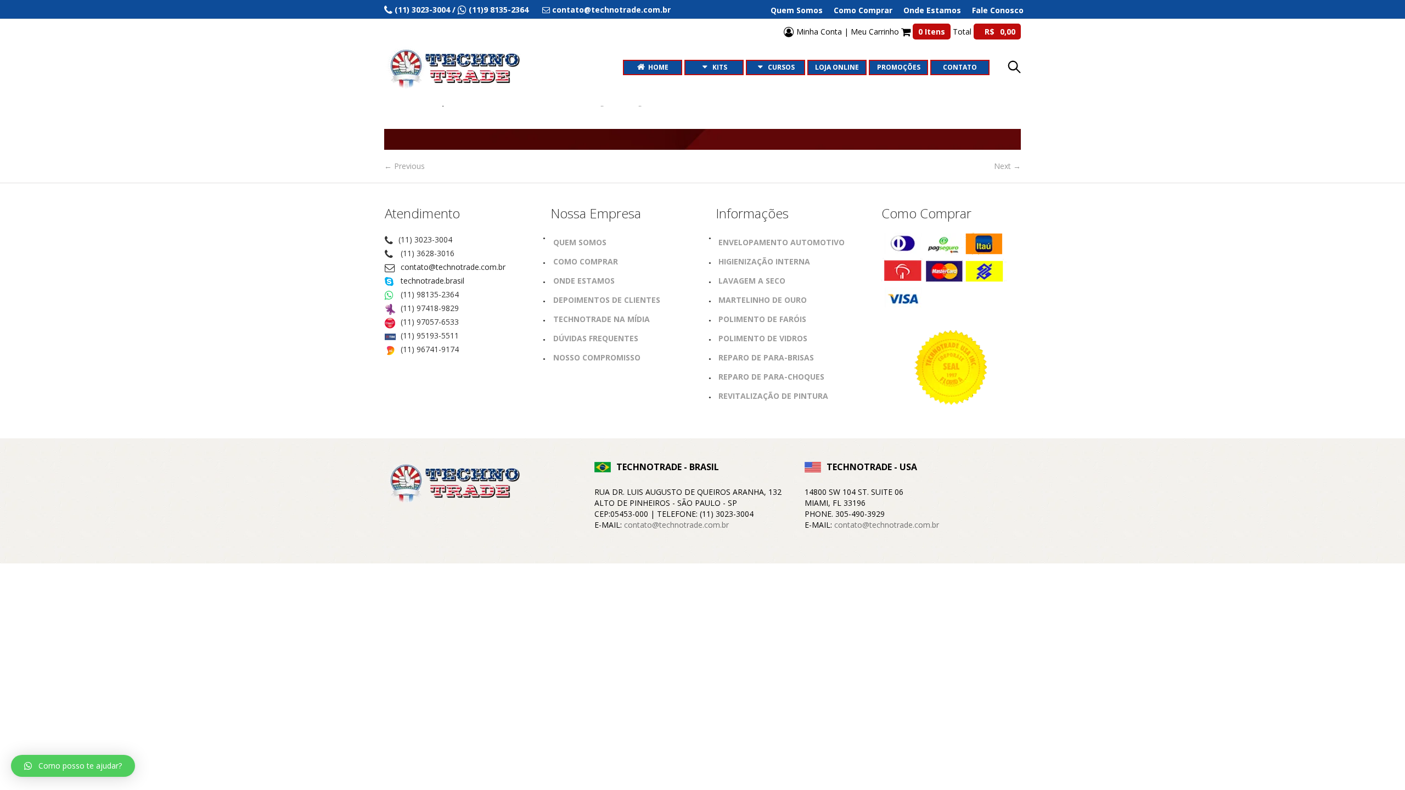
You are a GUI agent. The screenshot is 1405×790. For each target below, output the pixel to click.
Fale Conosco (998, 10)
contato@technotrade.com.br (453, 267)
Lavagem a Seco (751, 280)
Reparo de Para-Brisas (766, 357)
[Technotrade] (452, 485)
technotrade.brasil (432, 280)
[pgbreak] (702, 139)
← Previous (404, 166)
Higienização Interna (764, 261)
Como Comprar (863, 10)
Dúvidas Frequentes (595, 338)
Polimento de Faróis (762, 319)
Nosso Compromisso (596, 357)
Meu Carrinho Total (933, 31)
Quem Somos (797, 10)
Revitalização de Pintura (773, 396)
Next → (1007, 166)
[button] (73, 766)
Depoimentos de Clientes (606, 300)
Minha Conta (818, 31)
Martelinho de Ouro (762, 300)
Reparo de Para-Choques (771, 376)
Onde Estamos (932, 10)
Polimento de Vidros (762, 338)
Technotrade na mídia (601, 319)
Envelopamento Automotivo (781, 242)
